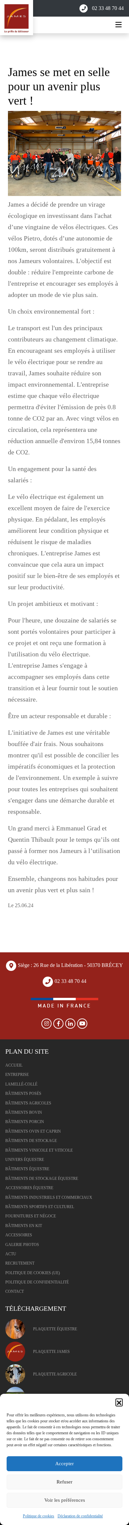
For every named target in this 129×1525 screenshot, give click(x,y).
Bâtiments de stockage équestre (41, 1178)
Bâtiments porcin (24, 1121)
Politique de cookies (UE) (32, 1273)
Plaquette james (51, 1351)
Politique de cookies (38, 1516)
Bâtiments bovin (23, 1112)
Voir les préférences (64, 1500)
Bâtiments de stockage (31, 1140)
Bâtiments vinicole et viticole (39, 1150)
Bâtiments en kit (23, 1225)
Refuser (64, 1481)
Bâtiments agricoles (28, 1103)
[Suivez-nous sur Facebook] (58, 1023)
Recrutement (19, 1263)
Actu (10, 1254)
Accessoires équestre (29, 1188)
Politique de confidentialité (37, 1282)
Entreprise (17, 1074)
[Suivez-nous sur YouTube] (82, 1023)
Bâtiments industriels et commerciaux (48, 1197)
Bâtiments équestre (27, 1169)
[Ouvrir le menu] (118, 25)
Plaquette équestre (55, 1329)
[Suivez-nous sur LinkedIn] (70, 1023)
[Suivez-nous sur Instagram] (46, 1023)
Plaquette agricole (55, 1374)
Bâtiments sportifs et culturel (39, 1206)
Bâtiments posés (23, 1093)
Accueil (13, 1065)
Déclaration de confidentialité (80, 1516)
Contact (14, 1291)
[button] (119, 1402)
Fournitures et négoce (30, 1216)
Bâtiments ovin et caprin (33, 1131)
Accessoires (18, 1235)
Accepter (64, 1463)
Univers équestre (24, 1159)
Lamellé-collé (21, 1084)
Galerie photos (22, 1244)
